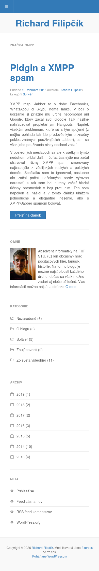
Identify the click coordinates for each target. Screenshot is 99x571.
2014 (20, 446)
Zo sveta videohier (31, 360)
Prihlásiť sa (25, 490)
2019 (20, 394)
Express (87, 547)
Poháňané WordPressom (49, 556)
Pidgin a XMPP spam (42, 72)
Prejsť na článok (28, 215)
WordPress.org (28, 522)
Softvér (27, 94)
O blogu (22, 328)
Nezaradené (26, 318)
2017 (20, 415)
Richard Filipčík (49, 22)
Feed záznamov (29, 501)
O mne (70, 286)
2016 (20, 425)
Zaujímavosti (26, 349)
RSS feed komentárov (34, 511)
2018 (20, 404)
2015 (20, 435)
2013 (20, 456)
